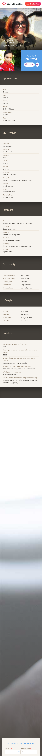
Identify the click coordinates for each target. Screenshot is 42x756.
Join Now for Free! (32, 4)
